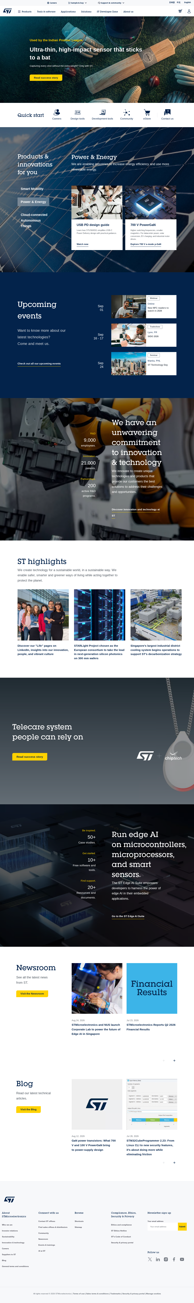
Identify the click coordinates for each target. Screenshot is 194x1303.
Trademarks (115, 1294)
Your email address (155, 1221)
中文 (179, 2)
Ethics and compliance (121, 1225)
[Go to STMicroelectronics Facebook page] (174, 1260)
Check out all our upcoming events (39, 363)
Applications (68, 11)
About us (128, 11)
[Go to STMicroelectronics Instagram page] (165, 1260)
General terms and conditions (15, 1266)
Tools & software (46, 11)
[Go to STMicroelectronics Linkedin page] (157, 1260)
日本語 (172, 2)
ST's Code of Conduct (121, 1237)
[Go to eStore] (180, 11)
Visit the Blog (28, 1109)
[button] (174, 1060)
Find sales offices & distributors (52, 1227)
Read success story (29, 756)
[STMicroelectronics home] (7, 11)
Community (43, 1233)
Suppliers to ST (9, 1254)
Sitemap (78, 1227)
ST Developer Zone (107, 12)
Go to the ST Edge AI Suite (128, 916)
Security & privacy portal (122, 1243)
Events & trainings (46, 1245)
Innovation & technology (13, 1243)
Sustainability (8, 1237)
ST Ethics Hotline (119, 1231)
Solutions (86, 11)
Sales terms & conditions (97, 1294)
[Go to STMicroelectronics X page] (150, 1260)
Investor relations (10, 1231)
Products (27, 11)
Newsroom (43, 1239)
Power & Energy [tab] (33, 202)
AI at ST (41, 1251)
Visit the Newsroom (32, 993)
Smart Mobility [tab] (32, 189)
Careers (5, 1248)
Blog (4, 1260)
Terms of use (79, 1294)
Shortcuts (79, 1221)
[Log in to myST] (189, 11)
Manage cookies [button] (153, 1294)
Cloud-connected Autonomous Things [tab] (34, 220)
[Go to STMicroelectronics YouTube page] (182, 1260)
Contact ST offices (46, 1221)
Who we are (7, 1225)
